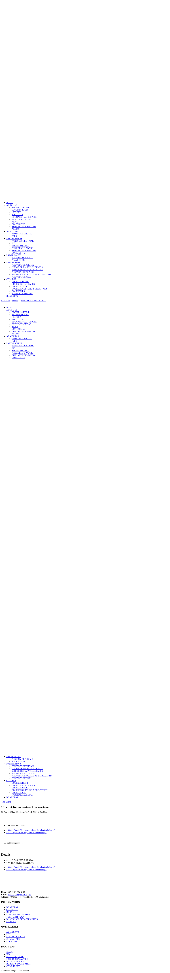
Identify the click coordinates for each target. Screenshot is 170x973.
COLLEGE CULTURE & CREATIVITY (30, 289)
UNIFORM (11, 921)
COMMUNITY (18, 253)
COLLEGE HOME (20, 281)
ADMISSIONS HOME (22, 234)
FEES (14, 236)
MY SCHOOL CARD (16, 961)
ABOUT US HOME (20, 207)
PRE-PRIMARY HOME (22, 258)
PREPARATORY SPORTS (23, 272)
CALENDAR (12, 910)
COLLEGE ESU (19, 291)
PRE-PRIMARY (13, 255)
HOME (9, 202)
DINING (10, 912)
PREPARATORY (14, 262)
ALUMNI (16, 229)
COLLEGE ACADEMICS (23, 284)
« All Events (6, 802)
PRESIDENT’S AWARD (22, 248)
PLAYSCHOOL (19, 260)
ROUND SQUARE (20, 246)
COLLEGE (11, 279)
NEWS (15, 222)
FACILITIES (17, 214)
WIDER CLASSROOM (22, 293)
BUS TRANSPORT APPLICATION (22, 919)
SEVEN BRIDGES (20, 210)
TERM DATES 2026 (15, 917)
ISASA (9, 952)
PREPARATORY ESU (21, 277)
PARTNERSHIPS (14, 238)
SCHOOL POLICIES (15, 937)
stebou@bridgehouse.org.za (19, 894)
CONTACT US (18, 224)
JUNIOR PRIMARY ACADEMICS (27, 267)
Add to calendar (13, 843)
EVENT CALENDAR (21, 219)
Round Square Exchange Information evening (26, 832)
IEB (13, 243)
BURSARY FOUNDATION (24, 226)
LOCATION (11, 941)
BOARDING (12, 296)
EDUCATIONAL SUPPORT (24, 217)
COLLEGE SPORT (20, 286)
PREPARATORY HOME (23, 265)
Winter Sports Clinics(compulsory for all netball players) (30, 830)
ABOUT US (11, 205)
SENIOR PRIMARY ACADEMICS (27, 269)
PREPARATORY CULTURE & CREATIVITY (32, 274)
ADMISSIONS (13, 231)
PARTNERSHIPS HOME (23, 241)
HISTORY (16, 212)
